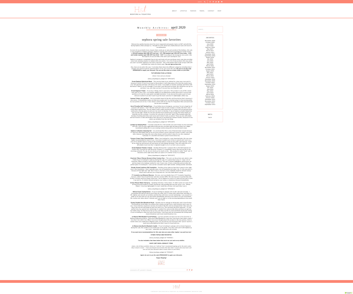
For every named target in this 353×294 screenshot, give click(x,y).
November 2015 (210, 67)
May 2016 (210, 62)
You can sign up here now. (173, 64)
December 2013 (210, 99)
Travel (202, 11)
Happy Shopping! (161, 258)
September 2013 (210, 104)
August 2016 (210, 57)
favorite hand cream (180, 128)
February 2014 (210, 96)
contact (211, 11)
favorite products (142, 184)
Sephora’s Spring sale (160, 51)
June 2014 (210, 89)
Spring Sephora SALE (137, 45)
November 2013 (210, 101)
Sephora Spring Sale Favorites (161, 39)
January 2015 (210, 77)
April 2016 (210, 64)
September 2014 (210, 84)
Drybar (161, 182)
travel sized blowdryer (167, 214)
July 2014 (210, 87)
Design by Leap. (197, 291)
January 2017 (210, 52)
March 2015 (210, 76)
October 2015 (210, 69)
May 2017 (210, 49)
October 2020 (210, 42)
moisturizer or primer (171, 109)
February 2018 (210, 47)
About (174, 11)
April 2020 (210, 45)
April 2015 (210, 74)
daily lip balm (174, 126)
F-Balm (139, 86)
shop (219, 11)
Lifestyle (183, 11)
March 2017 (210, 50)
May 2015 (210, 72)
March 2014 (210, 94)
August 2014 (210, 86)
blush (190, 164)
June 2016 (210, 61)
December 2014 (210, 79)
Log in (210, 117)
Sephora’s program (136, 59)
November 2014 (210, 81)
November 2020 (210, 40)
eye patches (136, 101)
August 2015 (210, 71)
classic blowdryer (151, 214)
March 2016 (210, 66)
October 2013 (210, 102)
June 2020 (210, 44)
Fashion (193, 11)
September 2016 (210, 55)
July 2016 (210, 59)
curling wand (188, 212)
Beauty (149, 270)
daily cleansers (137, 134)
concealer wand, (162, 164)
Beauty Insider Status (184, 51)
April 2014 (210, 92)
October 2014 (210, 82)
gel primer (180, 193)
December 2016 (210, 54)
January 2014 (210, 97)
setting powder (181, 164)
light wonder (171, 164)
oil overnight (149, 86)
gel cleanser (183, 141)
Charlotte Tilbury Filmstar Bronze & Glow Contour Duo (147, 158)
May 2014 (210, 91)
